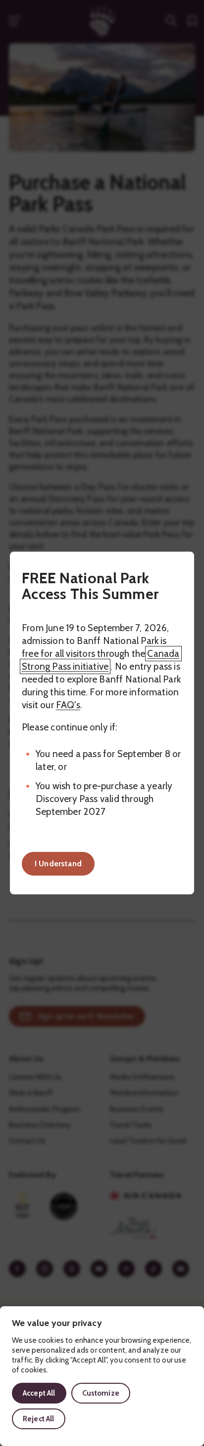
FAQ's (68, 705)
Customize (100, 1393)
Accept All (39, 1393)
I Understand (58, 863)
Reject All (38, 1418)
